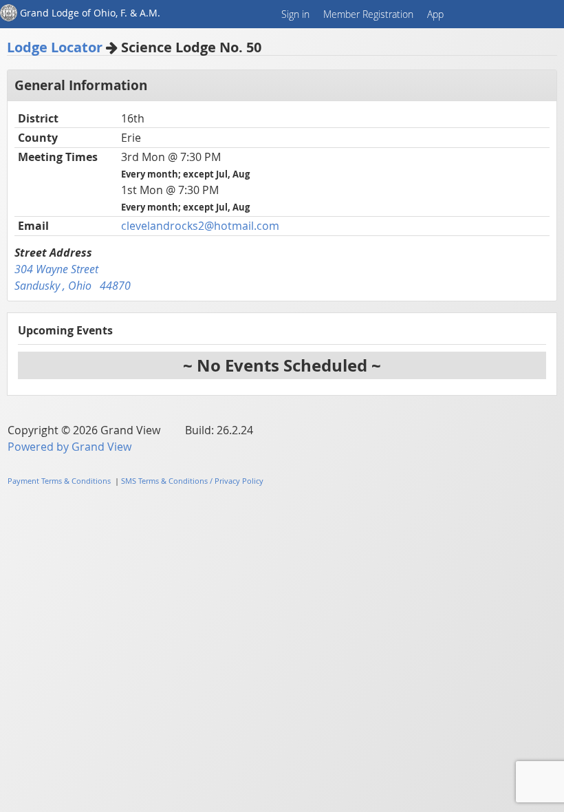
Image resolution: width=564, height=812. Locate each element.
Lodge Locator (54, 47)
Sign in (295, 14)
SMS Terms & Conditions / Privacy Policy (192, 481)
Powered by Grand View (69, 446)
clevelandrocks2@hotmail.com (200, 225)
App (435, 14)
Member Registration (368, 14)
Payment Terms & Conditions (59, 481)
